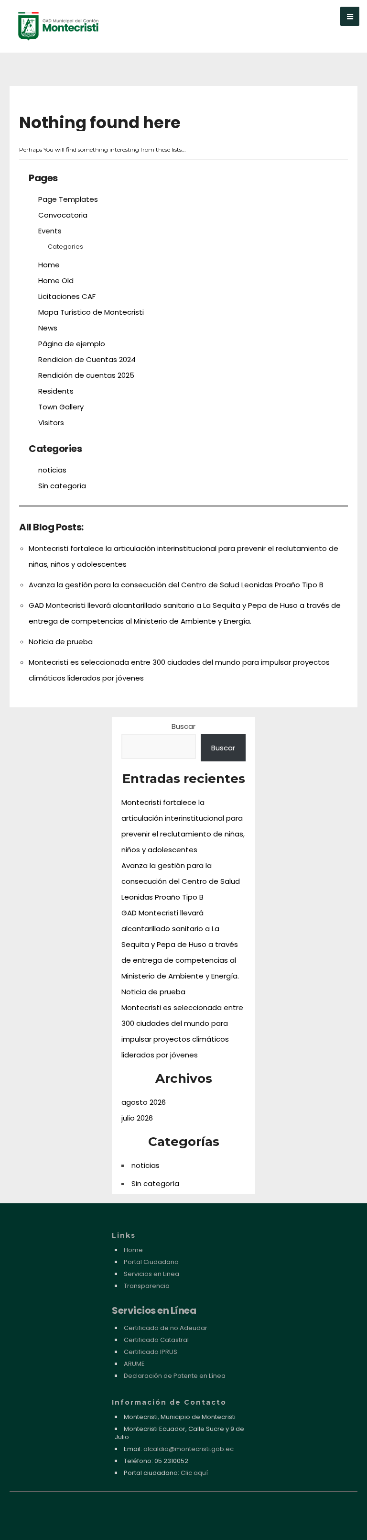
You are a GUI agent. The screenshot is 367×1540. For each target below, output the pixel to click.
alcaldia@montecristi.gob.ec (188, 1448)
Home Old (56, 280)
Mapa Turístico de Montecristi (91, 312)
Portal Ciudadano (151, 1261)
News (47, 328)
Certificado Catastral (156, 1339)
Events (50, 231)
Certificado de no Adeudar (165, 1327)
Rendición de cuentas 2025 (86, 375)
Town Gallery (61, 407)
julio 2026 (137, 1118)
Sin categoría (62, 486)
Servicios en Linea (151, 1273)
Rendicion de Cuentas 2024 (87, 359)
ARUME (134, 1363)
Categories (65, 246)
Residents (56, 391)
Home (49, 265)
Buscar (183, 726)
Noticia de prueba (61, 642)
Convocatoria (62, 215)
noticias (52, 470)
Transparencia (147, 1285)
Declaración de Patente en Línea (175, 1375)
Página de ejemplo (71, 344)
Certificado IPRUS (150, 1351)
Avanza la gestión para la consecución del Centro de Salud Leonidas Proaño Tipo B (176, 585)
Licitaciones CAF (67, 296)
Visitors (51, 423)
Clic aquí (194, 1472)
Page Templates (68, 199)
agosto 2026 (143, 1102)
